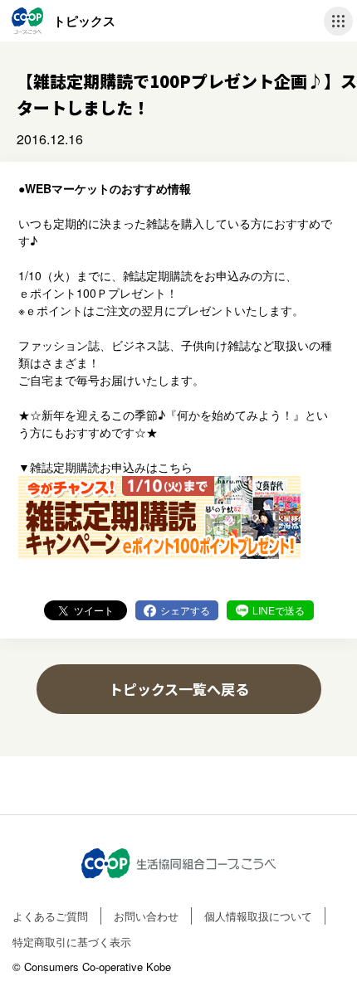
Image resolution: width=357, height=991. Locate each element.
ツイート (94, 610)
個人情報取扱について (258, 916)
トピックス (84, 21)
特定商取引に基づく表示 (71, 942)
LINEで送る (278, 610)
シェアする (185, 610)
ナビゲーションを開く (338, 21)
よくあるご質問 (50, 916)
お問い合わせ (146, 916)
